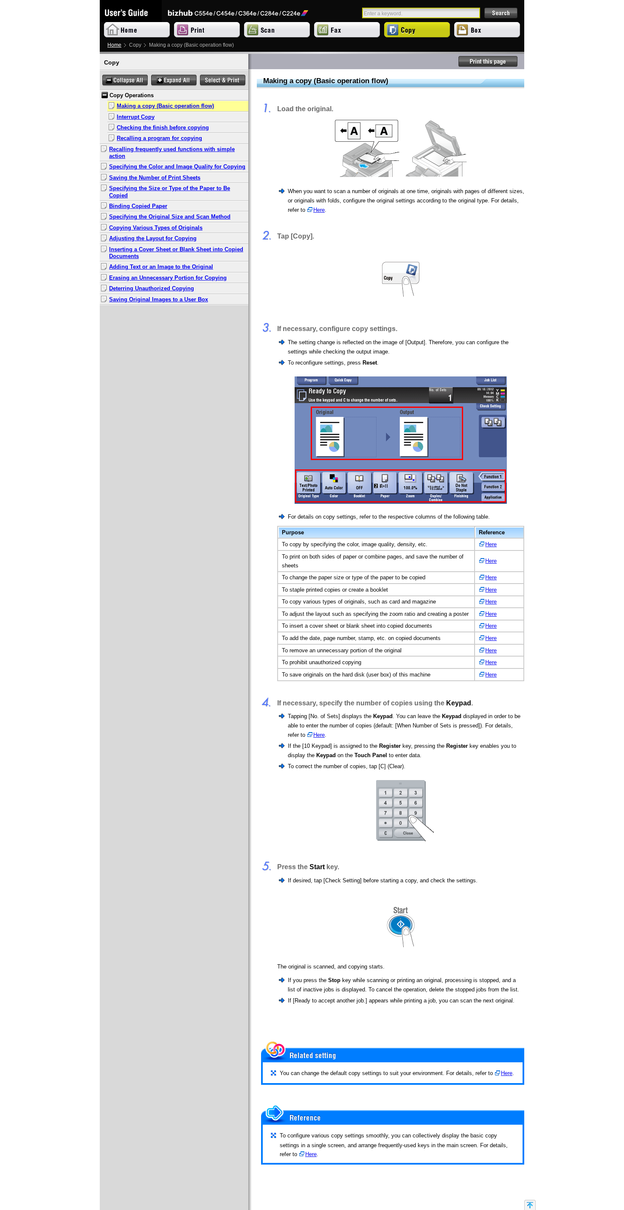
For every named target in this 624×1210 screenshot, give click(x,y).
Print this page (488, 61)
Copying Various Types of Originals (155, 228)
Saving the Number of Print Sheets (154, 178)
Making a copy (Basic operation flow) (165, 106)
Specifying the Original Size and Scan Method (169, 217)
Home (114, 45)
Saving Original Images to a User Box (158, 300)
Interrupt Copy (136, 117)
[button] (125, 80)
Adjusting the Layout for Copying (153, 238)
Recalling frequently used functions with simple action (172, 152)
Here (319, 210)
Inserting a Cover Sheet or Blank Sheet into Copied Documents (176, 253)
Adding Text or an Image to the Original (161, 267)
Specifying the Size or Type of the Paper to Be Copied (169, 191)
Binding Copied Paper (138, 206)
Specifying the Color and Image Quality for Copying (177, 167)
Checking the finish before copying (163, 128)
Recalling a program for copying (159, 138)
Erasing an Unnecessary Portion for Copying (168, 278)
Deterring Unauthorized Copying (151, 289)
